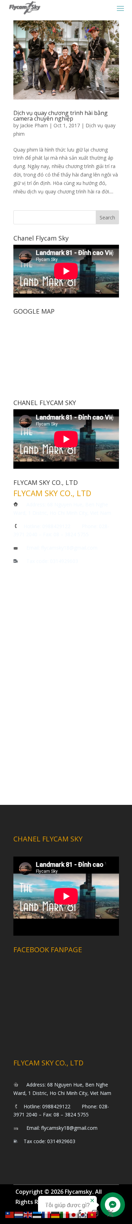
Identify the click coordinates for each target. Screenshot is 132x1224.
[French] (46, 1214)
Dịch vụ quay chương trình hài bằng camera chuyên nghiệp (60, 115)
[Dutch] (19, 1214)
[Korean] (83, 1214)
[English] (28, 1214)
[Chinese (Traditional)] (9, 1214)
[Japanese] (73, 1214)
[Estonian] (37, 1214)
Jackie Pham (34, 125)
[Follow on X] (110, 1213)
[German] (55, 1214)
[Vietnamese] (92, 1214)
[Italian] (64, 1214)
